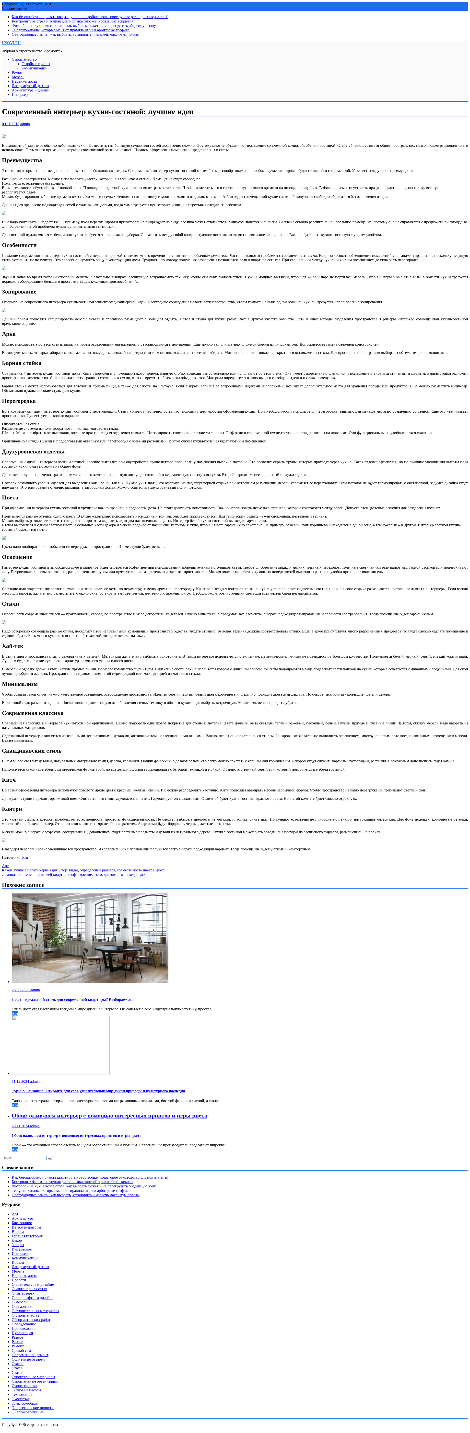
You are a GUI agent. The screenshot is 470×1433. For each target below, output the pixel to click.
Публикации (22, 1333)
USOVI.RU (11, 43)
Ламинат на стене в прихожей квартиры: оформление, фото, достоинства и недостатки (75, 874)
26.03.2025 (21, 990)
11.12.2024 (21, 1081)
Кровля (18, 1262)
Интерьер (20, 94)
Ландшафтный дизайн (30, 86)
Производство (23, 1328)
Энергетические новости (33, 1408)
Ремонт (18, 72)
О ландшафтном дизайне (32, 1298)
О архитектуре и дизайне (33, 1284)
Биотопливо (22, 1223)
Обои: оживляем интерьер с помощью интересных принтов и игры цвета (109, 1115)
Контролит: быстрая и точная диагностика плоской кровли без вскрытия (72, 21)
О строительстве (25, 1315)
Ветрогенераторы (26, 1227)
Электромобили (25, 1403)
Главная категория (27, 1236)
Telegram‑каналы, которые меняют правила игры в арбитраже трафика (70, 30)
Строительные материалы (33, 1377)
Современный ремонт (30, 1355)
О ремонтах (21, 1306)
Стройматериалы (36, 64)
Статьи (18, 1364)
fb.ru (24, 857)
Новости (19, 1280)
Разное (17, 1337)
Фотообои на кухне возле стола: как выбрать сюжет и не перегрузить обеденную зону (84, 25)
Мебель (18, 77)
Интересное (22, 1249)
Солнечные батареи (28, 1359)
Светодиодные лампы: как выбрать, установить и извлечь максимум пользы (76, 34)
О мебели (20, 1302)
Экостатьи (20, 1399)
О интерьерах (23, 1293)
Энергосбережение (28, 1412)
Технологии (22, 1394)
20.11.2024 (21, 1126)
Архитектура (23, 1218)
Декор (17, 1240)
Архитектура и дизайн (30, 90)
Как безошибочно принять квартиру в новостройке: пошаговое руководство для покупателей (90, 17)
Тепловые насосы (26, 1390)
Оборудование (24, 1324)
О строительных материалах (35, 1311)
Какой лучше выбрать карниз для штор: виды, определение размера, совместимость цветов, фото (83, 870)
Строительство (24, 59)
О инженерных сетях (29, 1289)
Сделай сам (21, 1350)
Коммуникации (34, 68)
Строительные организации (35, 1381)
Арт (5, 866)
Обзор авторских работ (31, 1320)
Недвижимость (24, 81)
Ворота (18, 1232)
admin (25, 124)
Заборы (18, 1245)
